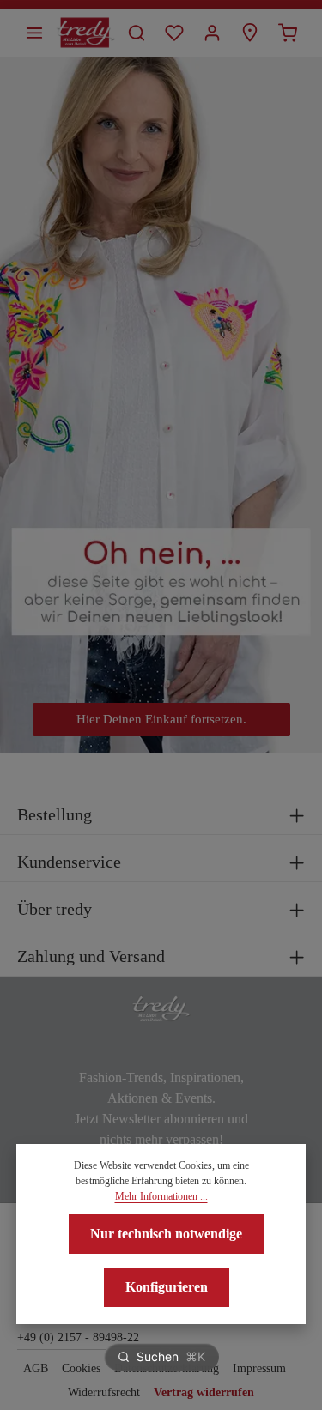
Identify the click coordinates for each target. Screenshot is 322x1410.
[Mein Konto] (212, 32)
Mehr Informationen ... (161, 1196)
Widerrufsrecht (104, 1392)
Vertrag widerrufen (204, 1392)
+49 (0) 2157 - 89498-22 (78, 1337)
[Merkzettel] (174, 32)
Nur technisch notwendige (166, 1233)
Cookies (81, 1368)
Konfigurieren (166, 1287)
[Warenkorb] (287, 32)
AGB (35, 1368)
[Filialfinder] (250, 32)
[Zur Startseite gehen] (85, 33)
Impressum (259, 1368)
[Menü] (34, 32)
